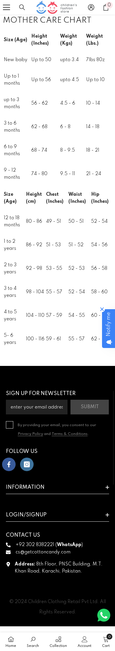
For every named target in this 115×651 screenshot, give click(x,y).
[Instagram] (27, 464)
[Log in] (91, 7)
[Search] (22, 7)
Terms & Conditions (70, 434)
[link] (33, 642)
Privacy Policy (30, 434)
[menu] (6, 7)
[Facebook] (9, 464)
